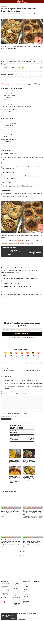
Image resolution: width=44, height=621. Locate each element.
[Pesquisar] (42, 1)
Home (24, 584)
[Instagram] (5, 598)
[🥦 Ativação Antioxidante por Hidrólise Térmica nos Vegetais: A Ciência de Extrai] (11, 530)
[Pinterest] (31, 363)
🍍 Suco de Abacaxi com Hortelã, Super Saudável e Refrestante (23, 380)
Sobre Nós (25, 586)
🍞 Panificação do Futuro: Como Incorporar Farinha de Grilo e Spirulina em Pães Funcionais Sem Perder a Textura (33, 541)
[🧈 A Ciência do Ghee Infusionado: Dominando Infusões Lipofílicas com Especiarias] (15, 453)
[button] (22, 69)
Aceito (13, 618)
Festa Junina (26, 507)
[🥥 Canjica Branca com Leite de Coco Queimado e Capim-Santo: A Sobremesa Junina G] (33, 500)
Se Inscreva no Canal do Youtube (23, 57)
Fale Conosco (26, 602)
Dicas (3, 507)
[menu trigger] (2, 1)
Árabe (10, 74)
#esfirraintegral (18, 74)
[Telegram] (38, 363)
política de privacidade (23, 337)
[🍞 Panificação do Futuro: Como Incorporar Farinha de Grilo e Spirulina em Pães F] (33, 530)
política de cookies (5, 616)
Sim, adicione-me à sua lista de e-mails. (9, 416)
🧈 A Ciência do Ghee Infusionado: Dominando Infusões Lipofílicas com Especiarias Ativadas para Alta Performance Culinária (15, 462)
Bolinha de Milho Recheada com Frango (10, 242)
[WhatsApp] (35, 363)
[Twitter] (28, 363)
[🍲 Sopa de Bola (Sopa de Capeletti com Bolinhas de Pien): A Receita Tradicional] (29, 470)
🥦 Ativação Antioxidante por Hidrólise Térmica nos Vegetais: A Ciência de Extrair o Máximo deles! (11, 541)
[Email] (41, 363)
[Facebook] (24, 363)
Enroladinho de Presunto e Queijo (28, 242)
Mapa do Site (26, 601)
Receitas (3, 6)
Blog (24, 588)
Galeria (24, 593)
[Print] (34, 68)
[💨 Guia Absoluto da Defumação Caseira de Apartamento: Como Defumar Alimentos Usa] (11, 500)
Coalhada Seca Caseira (14, 243)
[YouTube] (7, 598)
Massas (3, 74)
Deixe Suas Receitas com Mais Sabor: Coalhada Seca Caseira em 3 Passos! (25, 383)
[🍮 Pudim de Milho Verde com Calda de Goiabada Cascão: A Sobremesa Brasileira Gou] (32, 252)
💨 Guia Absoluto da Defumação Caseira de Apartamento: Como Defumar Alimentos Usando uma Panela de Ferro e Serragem (11, 511)
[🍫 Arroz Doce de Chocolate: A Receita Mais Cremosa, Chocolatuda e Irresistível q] (29, 453)
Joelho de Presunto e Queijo (26, 243)
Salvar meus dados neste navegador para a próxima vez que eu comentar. (15, 413)
